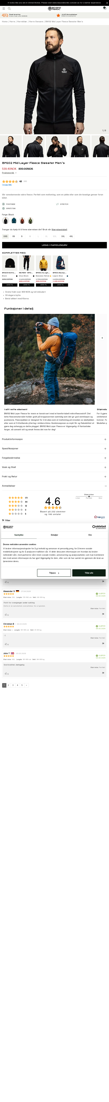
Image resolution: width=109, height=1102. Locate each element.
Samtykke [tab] (19, 535)
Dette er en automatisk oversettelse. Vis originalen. (24, 606)
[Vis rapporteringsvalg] (103, 581)
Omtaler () (6, 185)
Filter (8, 520)
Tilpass (52, 573)
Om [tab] (90, 535)
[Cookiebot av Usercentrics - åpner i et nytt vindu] (94, 527)
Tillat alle (89, 573)
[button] (54, 3)
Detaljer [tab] (54, 535)
